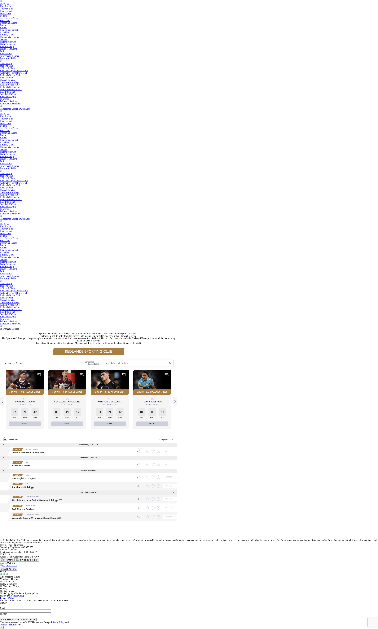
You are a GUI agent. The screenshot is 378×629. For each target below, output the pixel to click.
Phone (3, 613)
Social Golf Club (8, 94)
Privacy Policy (7, 598)
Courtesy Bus (6, 8)
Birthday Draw (7, 34)
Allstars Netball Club (10, 84)
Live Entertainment (9, 30)
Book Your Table (8, 58)
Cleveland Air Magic (9, 82)
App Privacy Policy (9, 18)
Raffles (3, 27)
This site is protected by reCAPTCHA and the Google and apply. (34, 623)
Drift (2, 51)
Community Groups (9, 37)
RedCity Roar (6, 77)
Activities (4, 32)
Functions (4, 99)
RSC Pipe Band (7, 92)
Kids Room (5, 6)
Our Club (4, 4)
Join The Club (6, 66)
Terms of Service (8, 624)
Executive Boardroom (10, 103)
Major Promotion (8, 41)
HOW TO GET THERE (28, 560)
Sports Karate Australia (11, 89)
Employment (6, 11)
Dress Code (5, 13)
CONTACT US (10, 569)
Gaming (4, 39)
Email (3, 608)
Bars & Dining (7, 46)
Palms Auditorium (8, 101)
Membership (6, 63)
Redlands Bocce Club (10, 75)
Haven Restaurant (8, 49)
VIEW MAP (8, 560)
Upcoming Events (8, 23)
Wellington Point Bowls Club (13, 73)
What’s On (5, 20)
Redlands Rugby (8, 96)
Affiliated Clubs (7, 68)
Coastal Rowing (7, 80)
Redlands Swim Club (10, 87)
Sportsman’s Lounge (9, 56)
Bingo (3, 25)
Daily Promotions (8, 44)
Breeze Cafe (6, 53)
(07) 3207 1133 (9, 565)
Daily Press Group (15, 595)
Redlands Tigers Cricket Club (14, 70)
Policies (3, 15)
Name (3, 603)
